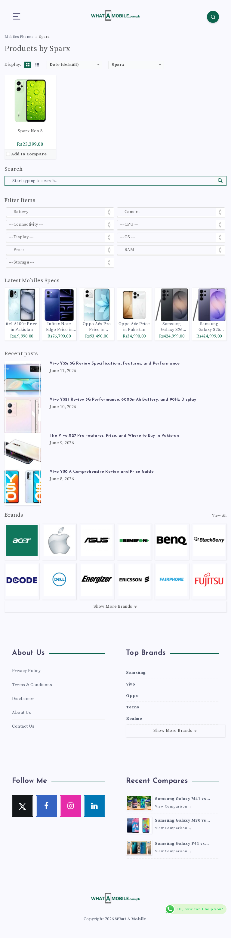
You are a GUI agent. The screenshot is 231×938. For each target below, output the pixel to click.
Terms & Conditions (32, 685)
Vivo (130, 684)
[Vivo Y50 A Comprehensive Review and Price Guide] (23, 487)
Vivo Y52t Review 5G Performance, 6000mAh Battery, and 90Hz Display (123, 400)
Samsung (136, 672)
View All (219, 515)
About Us (21, 712)
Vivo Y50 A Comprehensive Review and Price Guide (102, 472)
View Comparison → (173, 806)
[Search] (213, 17)
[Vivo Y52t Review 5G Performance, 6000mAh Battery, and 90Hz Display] (23, 415)
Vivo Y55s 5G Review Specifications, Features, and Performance (115, 363)
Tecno (133, 707)
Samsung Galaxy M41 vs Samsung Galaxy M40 (180, 799)
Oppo (132, 695)
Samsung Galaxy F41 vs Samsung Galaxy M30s (180, 844)
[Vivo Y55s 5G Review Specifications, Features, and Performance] (23, 379)
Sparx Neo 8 (30, 131)
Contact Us (23, 726)
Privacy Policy (26, 671)
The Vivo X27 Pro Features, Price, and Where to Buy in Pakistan (114, 436)
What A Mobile (130, 919)
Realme (134, 718)
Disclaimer (23, 698)
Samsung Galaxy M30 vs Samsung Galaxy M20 (180, 821)
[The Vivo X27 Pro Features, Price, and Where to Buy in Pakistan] (23, 451)
